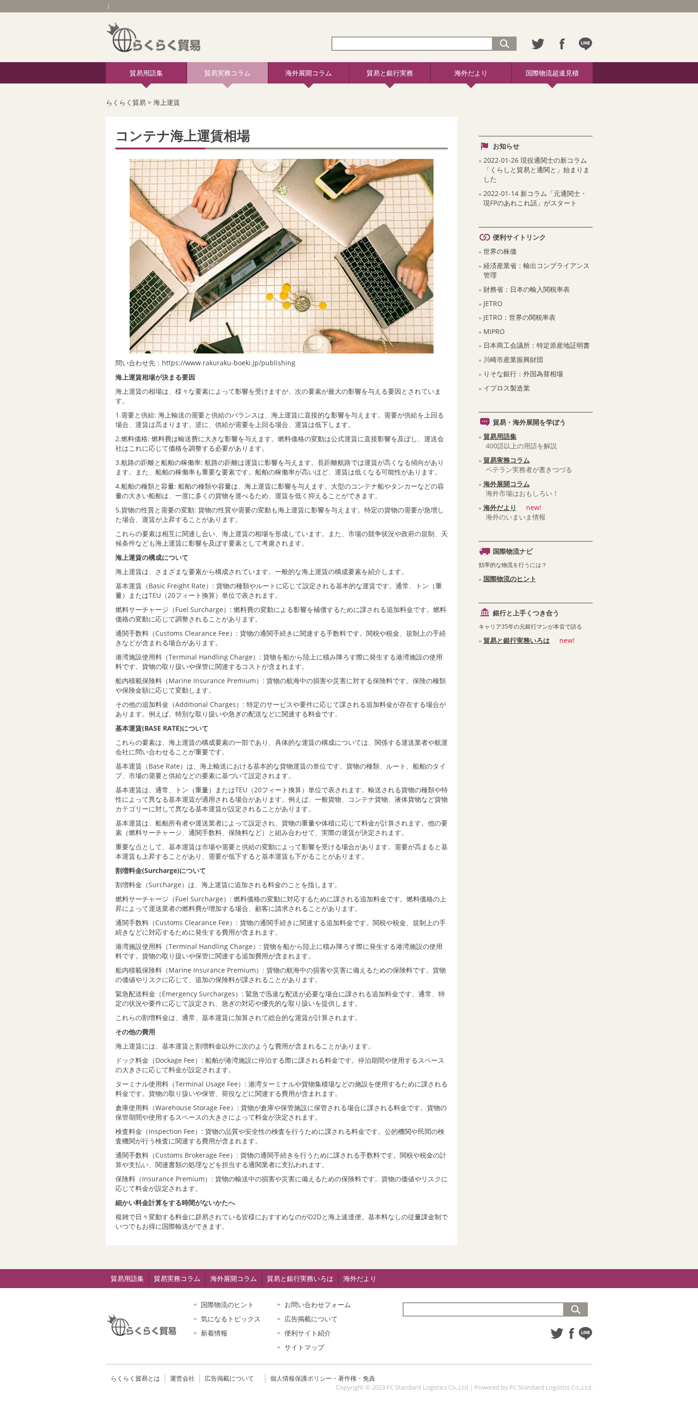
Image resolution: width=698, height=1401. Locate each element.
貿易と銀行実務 (390, 72)
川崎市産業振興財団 (513, 359)
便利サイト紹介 (307, 1332)
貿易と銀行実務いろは (516, 640)
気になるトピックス (231, 1318)
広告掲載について (311, 1318)
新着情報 (214, 1332)
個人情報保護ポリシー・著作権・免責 (322, 1378)
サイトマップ (304, 1347)
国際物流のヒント (510, 578)
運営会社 (182, 1378)
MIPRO (494, 331)
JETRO (492, 303)
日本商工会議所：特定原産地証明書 (536, 345)
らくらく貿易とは (135, 1378)
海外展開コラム (308, 72)
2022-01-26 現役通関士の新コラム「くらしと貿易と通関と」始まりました (536, 170)
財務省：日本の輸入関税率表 (526, 289)
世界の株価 (500, 251)
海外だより (471, 72)
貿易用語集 (146, 72)
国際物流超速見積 (552, 72)
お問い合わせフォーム (317, 1304)
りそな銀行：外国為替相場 (523, 373)
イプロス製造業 (506, 387)
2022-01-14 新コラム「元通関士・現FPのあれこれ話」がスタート (535, 198)
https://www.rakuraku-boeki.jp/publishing (228, 362)
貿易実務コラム (227, 72)
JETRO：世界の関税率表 (519, 317)
